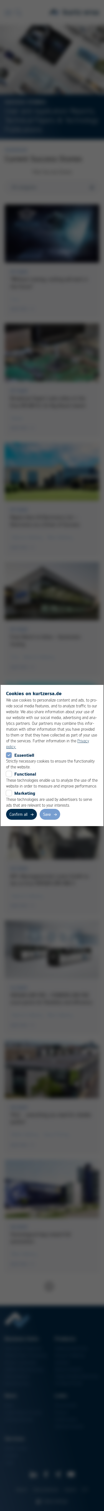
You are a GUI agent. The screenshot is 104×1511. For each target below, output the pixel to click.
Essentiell (24, 755)
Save (47, 814)
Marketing (24, 793)
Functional (25, 773)
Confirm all (18, 814)
